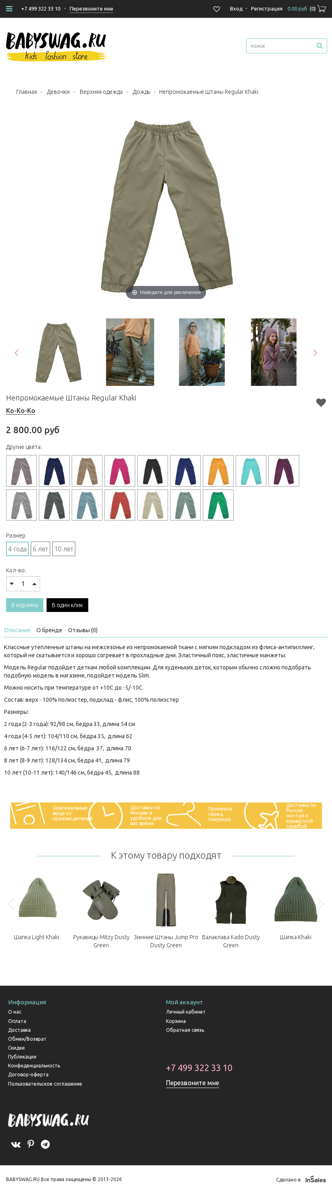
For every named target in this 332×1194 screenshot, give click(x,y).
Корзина (176, 1021)
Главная (26, 92)
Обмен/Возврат (27, 1039)
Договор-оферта (28, 1074)
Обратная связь (185, 1030)
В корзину (24, 605)
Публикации (22, 1056)
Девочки (58, 92)
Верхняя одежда (101, 92)
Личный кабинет (186, 1011)
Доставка (19, 1030)
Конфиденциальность (34, 1065)
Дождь (141, 92)
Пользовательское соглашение (45, 1083)
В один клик (67, 605)
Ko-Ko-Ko (20, 410)
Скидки (16, 1047)
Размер (16, 535)
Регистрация (267, 8)
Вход (236, 8)
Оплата (17, 1021)
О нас (14, 1011)
